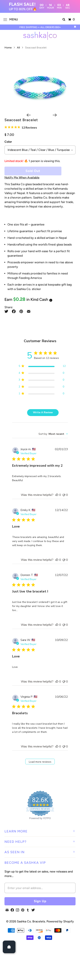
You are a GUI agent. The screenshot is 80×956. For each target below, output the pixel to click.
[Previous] (27, 115)
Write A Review (43, 412)
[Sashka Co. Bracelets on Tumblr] (28, 910)
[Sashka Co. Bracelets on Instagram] (17, 910)
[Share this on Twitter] (7, 311)
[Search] (64, 19)
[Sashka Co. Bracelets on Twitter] (33, 910)
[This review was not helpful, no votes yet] (64, 495)
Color (8, 141)
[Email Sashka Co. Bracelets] (7, 910)
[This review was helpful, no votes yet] (57, 495)
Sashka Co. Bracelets (31, 921)
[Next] (53, 115)
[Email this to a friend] (28, 311)
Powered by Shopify (60, 921)
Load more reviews (40, 762)
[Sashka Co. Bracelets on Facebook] (12, 910)
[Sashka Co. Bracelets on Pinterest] (22, 910)
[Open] (9, 947)
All (18, 47)
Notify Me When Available (21, 177)
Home (8, 47)
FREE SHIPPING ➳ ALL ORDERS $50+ (40, 27)
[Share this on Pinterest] (21, 311)
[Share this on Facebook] (13, 311)
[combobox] (53, 434)
